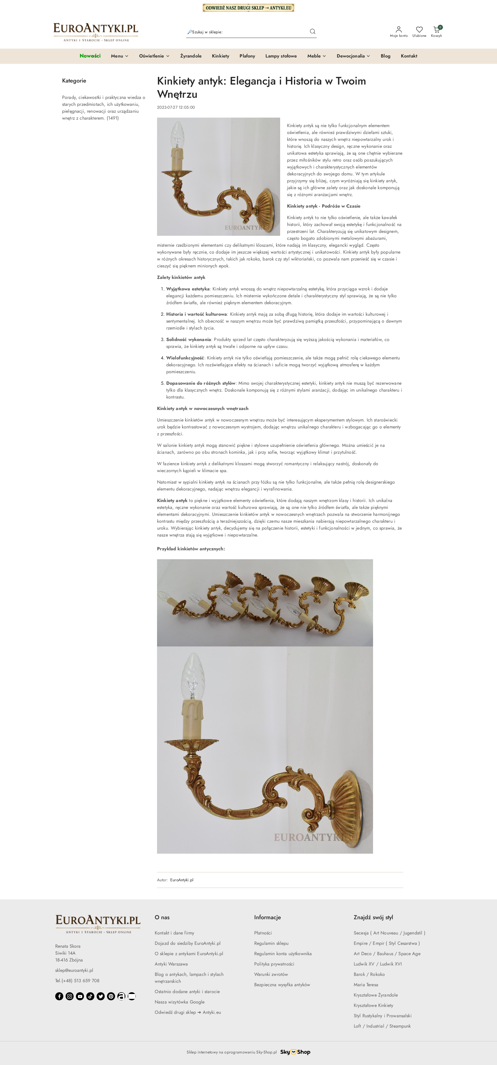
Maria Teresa (366, 984)
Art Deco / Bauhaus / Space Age (387, 953)
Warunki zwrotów (271, 974)
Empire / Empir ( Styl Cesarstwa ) (387, 943)
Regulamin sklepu (271, 943)
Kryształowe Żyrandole (376, 995)
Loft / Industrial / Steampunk (382, 1026)
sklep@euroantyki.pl (74, 970)
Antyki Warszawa (171, 964)
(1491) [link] (113, 118)
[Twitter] (101, 996)
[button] (120, 56)
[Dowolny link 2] (132, 996)
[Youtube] (80, 996)
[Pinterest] (111, 996)
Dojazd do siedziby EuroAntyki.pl (188, 943)
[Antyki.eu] (248, 7)
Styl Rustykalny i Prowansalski (383, 1015)
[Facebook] (59, 996)
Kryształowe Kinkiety (373, 1005)
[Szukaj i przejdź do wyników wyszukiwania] (313, 32)
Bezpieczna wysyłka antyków (282, 984)
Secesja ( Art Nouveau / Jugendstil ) (389, 933)
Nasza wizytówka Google (180, 1002)
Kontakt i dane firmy (174, 933)
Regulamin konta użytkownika (283, 953)
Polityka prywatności (274, 964)
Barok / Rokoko (369, 974)
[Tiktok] (90, 996)
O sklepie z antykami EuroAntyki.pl (189, 953)
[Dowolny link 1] (121, 996)
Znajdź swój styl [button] (373, 917)
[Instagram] (70, 996)
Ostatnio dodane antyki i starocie (187, 991)
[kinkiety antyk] (265, 706)
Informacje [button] (267, 917)
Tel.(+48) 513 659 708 (77, 980)
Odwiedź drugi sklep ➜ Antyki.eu (188, 1012)
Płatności (263, 933)
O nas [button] (162, 917)
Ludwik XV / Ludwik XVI (378, 964)
